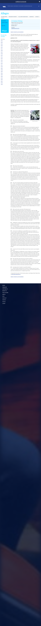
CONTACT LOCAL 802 (21, 1)
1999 (2, 84)
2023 (2, 45)
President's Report (13, 16)
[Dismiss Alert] (39, 1)
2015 (2, 58)
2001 (2, 81)
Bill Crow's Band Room (23, 16)
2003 (2, 78)
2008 (2, 69)
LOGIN (3, 303)
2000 (2, 82)
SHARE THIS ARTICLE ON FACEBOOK (17, 31)
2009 (2, 68)
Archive (2, 18)
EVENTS (4, 299)
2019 (2, 52)
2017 (2, 55)
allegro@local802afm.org (16, 274)
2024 (2, 44)
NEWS (3, 285)
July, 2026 (3, 25)
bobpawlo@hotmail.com (15, 28)
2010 (2, 66)
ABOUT (4, 294)
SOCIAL (4, 301)
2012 (2, 63)
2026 (2, 40)
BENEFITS (4, 290)
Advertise (32, 16)
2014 (2, 60)
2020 (2, 50)
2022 (2, 47)
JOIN (3, 296)
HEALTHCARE (5, 292)
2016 (2, 57)
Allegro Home (4, 16)
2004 (2, 76)
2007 (2, 71)
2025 (2, 42)
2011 (2, 65)
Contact (37, 16)
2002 (2, 79)
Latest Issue (4, 20)
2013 (2, 61)
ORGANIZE (4, 287)
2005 (2, 74)
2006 (2, 73)
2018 (2, 53)
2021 (2, 48)
